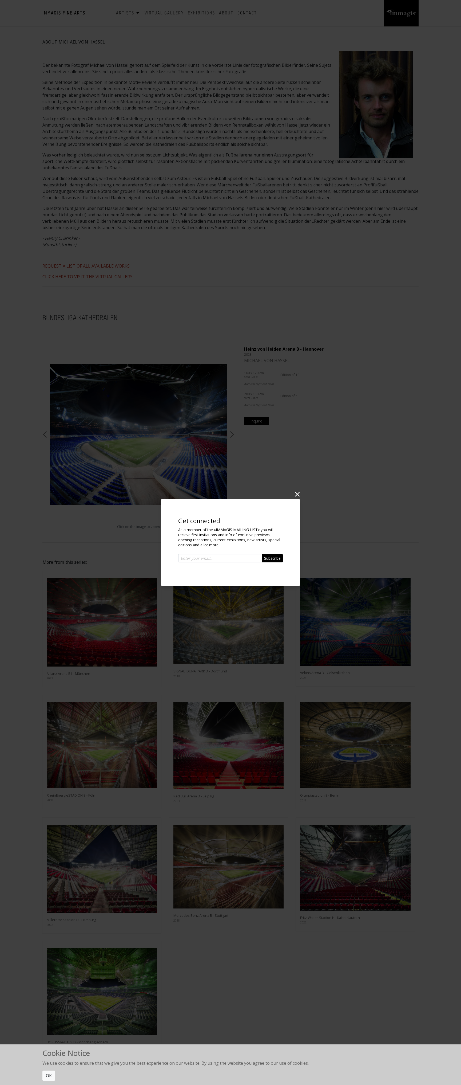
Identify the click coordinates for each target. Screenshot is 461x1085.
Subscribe (272, 558)
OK (49, 1076)
